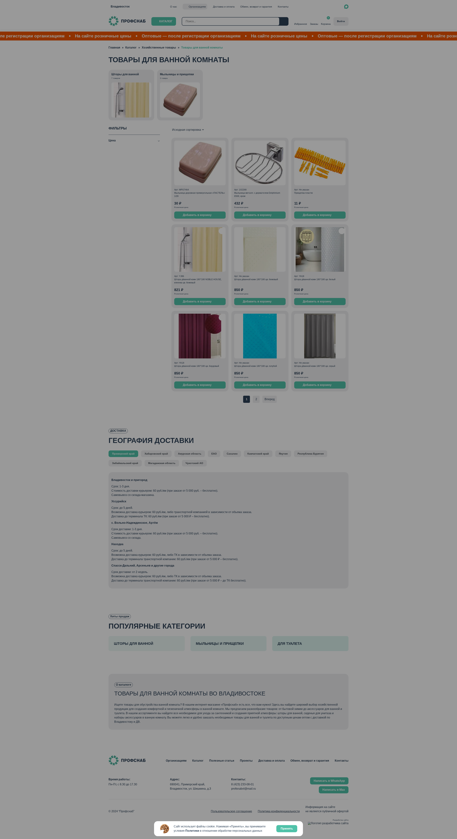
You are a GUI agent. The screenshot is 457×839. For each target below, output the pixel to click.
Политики (192, 830)
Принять (287, 828)
